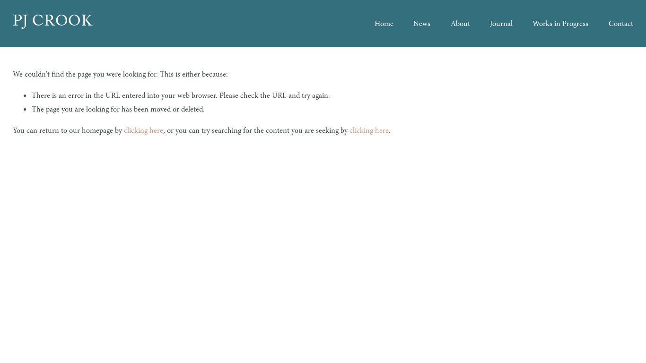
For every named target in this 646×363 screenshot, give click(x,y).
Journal (501, 23)
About (460, 23)
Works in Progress (560, 23)
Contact (621, 23)
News (421, 23)
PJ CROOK (52, 23)
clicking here (143, 130)
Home (384, 23)
